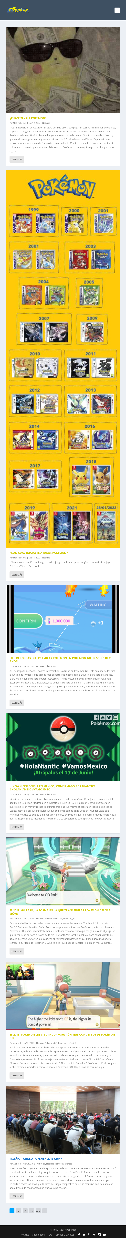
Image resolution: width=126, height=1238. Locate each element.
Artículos (41, 1163)
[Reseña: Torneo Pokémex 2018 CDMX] (63, 1120)
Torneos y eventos (63, 1163)
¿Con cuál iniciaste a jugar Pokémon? (39, 553)
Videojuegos (69, 918)
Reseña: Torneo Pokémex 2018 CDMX (36, 1159)
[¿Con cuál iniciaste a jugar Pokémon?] (63, 359)
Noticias (46, 123)
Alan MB (17, 666)
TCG (49, 1234)
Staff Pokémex (19, 123)
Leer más (16, 159)
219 (38, 1210)
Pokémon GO (51, 666)
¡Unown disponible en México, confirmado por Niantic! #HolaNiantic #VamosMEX (52, 787)
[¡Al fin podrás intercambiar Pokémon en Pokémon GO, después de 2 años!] (63, 619)
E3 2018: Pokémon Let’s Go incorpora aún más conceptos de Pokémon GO (62, 1036)
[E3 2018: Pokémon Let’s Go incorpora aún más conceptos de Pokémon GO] (63, 996)
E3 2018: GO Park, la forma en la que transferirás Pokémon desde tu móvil (61, 912)
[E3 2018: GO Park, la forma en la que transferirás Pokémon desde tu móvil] (63, 871)
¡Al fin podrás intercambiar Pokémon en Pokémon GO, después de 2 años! (60, 659)
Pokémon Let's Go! (53, 918)
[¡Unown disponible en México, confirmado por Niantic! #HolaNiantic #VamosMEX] (63, 747)
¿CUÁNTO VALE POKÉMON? (28, 118)
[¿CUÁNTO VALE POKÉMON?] (63, 70)
